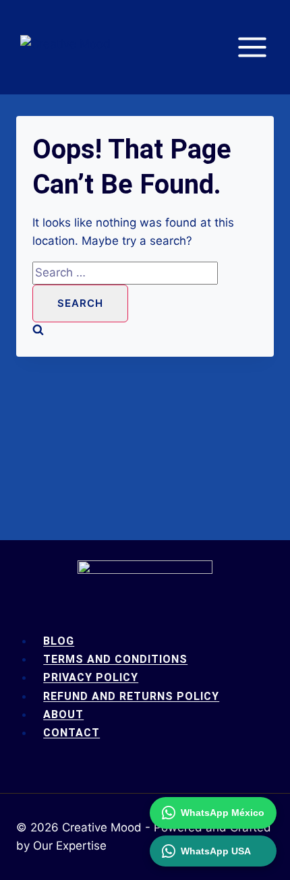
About (63, 714)
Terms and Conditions (115, 659)
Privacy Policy (90, 677)
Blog (58, 641)
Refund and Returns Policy (131, 696)
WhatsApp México (222, 812)
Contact (71, 732)
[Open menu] (259, 46)
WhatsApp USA (216, 851)
